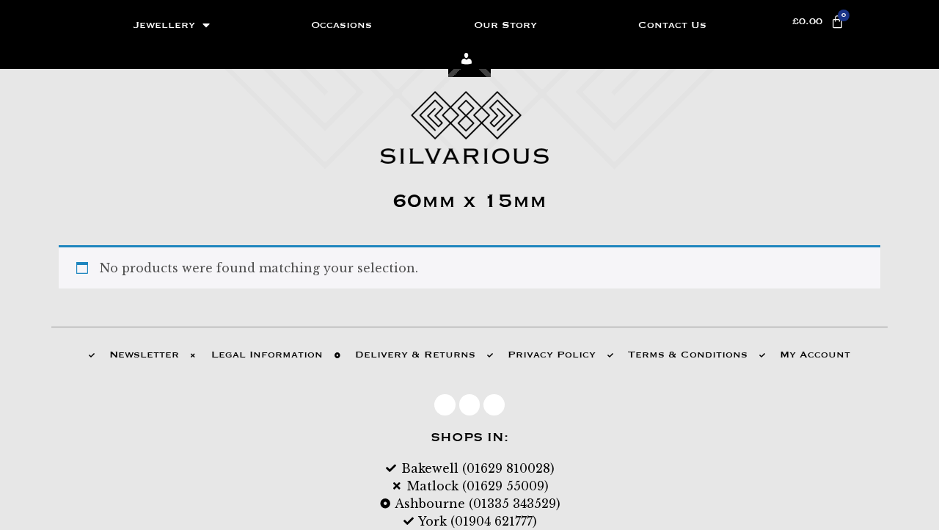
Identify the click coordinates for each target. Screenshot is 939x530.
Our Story (505, 25)
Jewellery (164, 25)
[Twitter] (470, 404)
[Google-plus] (494, 404)
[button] (470, 60)
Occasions (341, 25)
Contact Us (672, 25)
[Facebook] (445, 404)
